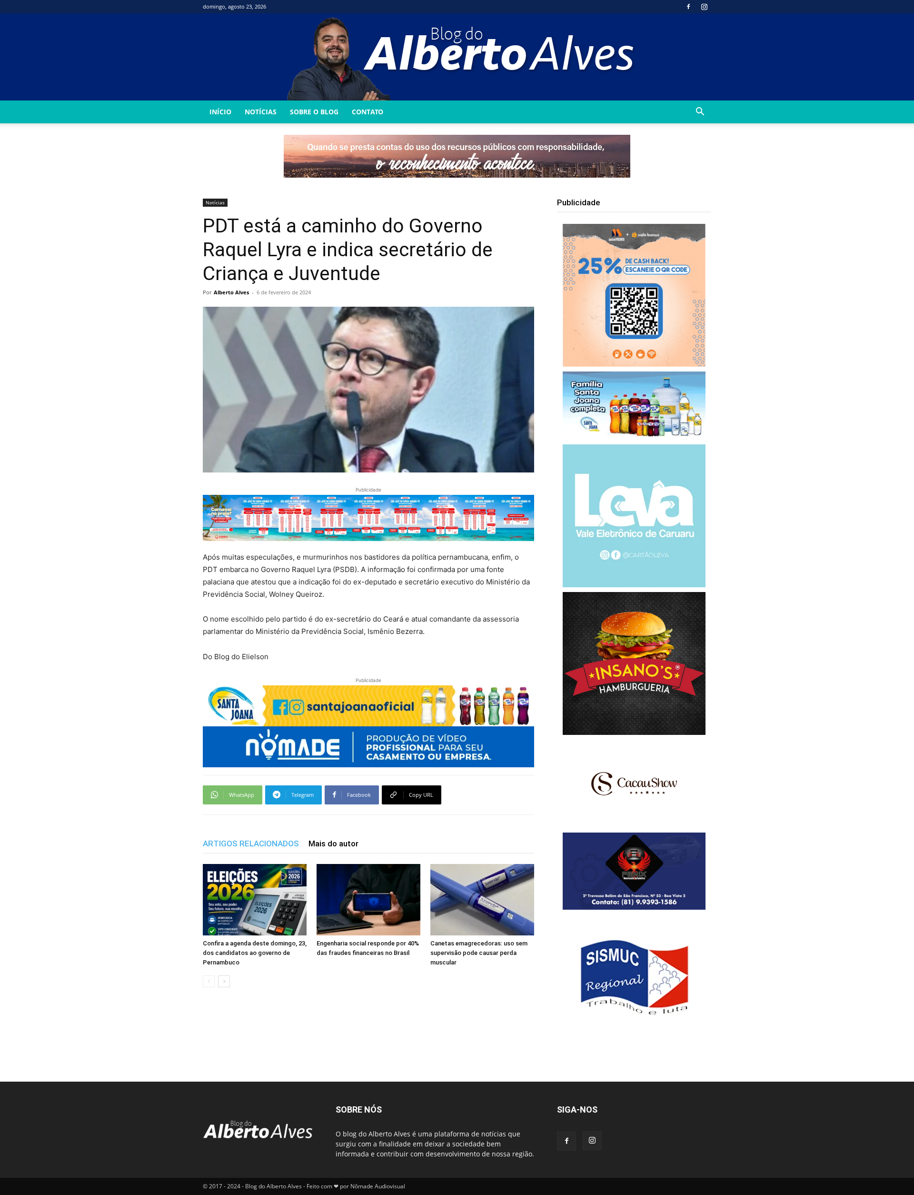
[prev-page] (209, 981)
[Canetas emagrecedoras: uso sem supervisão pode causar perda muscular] (482, 899)
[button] (699, 112)
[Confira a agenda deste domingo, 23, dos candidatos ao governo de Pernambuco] (255, 899)
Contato (367, 111)
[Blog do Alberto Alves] (457, 56)
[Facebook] (688, 6)
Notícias (261, 111)
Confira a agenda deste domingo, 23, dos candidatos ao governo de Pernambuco (255, 953)
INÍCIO (220, 111)
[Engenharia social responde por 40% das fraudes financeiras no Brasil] (368, 899)
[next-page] (224, 981)
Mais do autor (333, 843)
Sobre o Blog (314, 111)
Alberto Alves (231, 292)
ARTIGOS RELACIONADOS (251, 843)
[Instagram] (704, 6)
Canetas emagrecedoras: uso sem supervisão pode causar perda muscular (478, 953)
